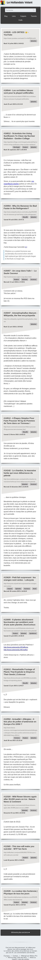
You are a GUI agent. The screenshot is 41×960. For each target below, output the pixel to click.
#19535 (7, 32)
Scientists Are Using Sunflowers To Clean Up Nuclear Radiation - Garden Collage (19, 136)
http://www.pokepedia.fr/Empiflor (16, 650)
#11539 (7, 891)
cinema (17, 738)
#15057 (7, 271)
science (33, 279)
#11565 (7, 846)
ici (26, 247)
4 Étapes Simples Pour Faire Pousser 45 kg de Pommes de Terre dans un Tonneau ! (19, 420)
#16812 (7, 133)
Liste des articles (23, 959)
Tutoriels (34, 16)
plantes (34, 41)
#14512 (7, 418)
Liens (14, 16)
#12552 (7, 719)
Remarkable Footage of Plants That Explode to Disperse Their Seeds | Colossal (19, 672)
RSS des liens (22, 957)
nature (26, 147)
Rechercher (34, 10)
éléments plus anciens (19, 932)
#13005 (7, 620)
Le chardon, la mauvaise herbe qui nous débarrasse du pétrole (20, 473)
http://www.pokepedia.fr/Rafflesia (16, 647)
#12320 (7, 797)
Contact (15, 956)
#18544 (7, 90)
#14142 (7, 470)
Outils (20, 20)
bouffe (26, 217)
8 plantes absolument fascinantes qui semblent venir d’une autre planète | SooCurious (19, 622)
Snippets (23, 16)
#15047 (7, 313)
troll (35, 588)
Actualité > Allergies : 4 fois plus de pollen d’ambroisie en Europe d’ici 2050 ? (20, 721)
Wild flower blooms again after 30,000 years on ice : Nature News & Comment (20, 799)
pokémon (33, 633)
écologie (17, 147)
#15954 (7, 206)
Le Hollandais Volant (19, 2)
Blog (5, 16)
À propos (7, 956)
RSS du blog (12, 957)
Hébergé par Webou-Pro (29, 956)
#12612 (7, 669)
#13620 (7, 577)
